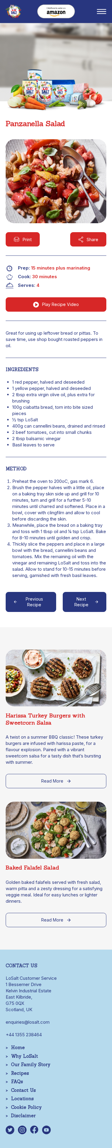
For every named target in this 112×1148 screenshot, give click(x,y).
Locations (22, 1098)
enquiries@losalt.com (28, 1022)
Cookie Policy (26, 1107)
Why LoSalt (24, 1056)
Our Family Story (30, 1064)
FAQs (17, 1081)
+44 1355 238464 (24, 1034)
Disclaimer (23, 1115)
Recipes (20, 1073)
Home (18, 1047)
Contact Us (23, 1090)
